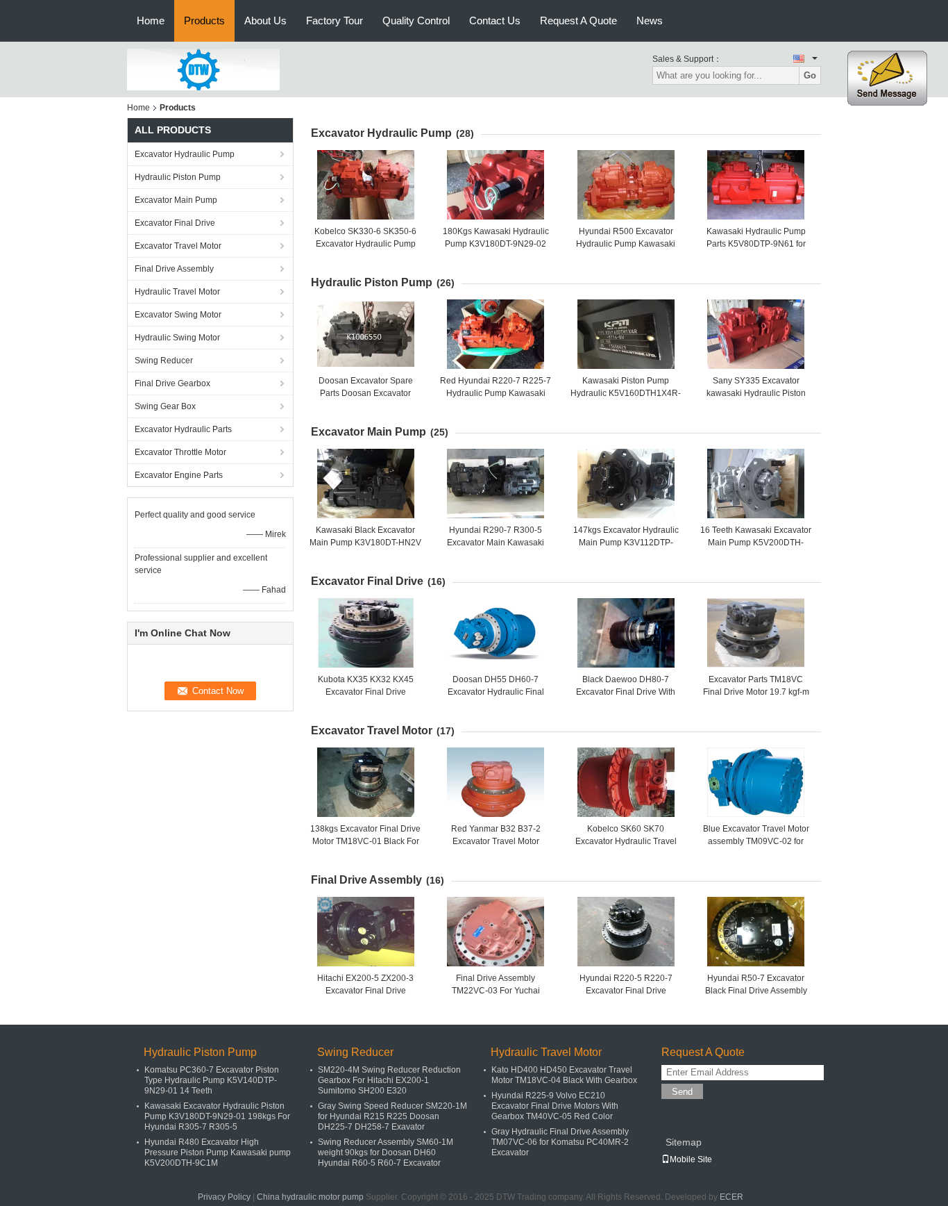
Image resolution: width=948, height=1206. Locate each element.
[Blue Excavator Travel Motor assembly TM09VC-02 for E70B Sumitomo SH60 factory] (755, 782)
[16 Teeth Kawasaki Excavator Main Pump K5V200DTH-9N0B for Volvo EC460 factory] (755, 483)
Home (150, 20)
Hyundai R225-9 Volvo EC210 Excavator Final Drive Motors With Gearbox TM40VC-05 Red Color (554, 1106)
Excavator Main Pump (176, 200)
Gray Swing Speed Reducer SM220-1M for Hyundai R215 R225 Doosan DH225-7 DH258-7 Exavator (392, 1116)
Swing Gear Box (165, 406)
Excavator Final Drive (175, 223)
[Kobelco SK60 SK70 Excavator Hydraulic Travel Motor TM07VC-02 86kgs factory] (626, 782)
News (649, 20)
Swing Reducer (164, 360)
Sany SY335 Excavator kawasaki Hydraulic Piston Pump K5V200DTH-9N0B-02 (756, 393)
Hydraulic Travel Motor (177, 292)
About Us (265, 20)
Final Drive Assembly (174, 269)
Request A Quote (578, 20)
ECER (731, 1197)
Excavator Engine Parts (179, 475)
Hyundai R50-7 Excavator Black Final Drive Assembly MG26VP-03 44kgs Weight (756, 990)
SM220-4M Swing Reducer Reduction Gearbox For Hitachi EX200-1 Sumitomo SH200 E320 (389, 1080)
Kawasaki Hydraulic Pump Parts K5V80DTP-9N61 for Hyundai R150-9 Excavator (756, 243)
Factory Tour (334, 20)
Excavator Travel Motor (178, 246)
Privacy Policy (224, 1197)
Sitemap (684, 1142)
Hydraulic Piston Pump (178, 177)
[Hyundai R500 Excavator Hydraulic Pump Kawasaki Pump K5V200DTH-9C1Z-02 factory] (626, 185)
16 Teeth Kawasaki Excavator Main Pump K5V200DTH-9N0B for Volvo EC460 (755, 542)
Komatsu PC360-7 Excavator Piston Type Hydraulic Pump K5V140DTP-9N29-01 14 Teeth (211, 1080)
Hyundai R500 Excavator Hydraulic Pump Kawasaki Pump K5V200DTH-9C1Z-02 (626, 243)
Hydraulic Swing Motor (177, 337)
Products (204, 20)
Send (682, 1092)
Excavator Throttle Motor (180, 452)
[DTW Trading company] (203, 69)
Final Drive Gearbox (172, 383)
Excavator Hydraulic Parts (183, 429)
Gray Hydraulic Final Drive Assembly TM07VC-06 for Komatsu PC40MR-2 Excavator (560, 1142)
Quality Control (416, 20)
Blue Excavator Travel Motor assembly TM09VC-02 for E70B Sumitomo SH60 (756, 841)
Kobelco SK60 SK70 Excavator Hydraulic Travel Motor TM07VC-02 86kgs (626, 841)
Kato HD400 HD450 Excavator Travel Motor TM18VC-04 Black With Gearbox (564, 1075)
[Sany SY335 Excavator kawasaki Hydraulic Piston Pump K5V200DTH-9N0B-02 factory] (755, 334)
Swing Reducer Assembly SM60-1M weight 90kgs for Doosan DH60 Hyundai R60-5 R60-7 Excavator (385, 1152)
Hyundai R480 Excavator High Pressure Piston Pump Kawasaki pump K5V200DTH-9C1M (217, 1152)
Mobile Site (691, 1159)
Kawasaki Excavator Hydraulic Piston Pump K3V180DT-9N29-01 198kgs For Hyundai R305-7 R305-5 (217, 1116)
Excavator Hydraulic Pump (185, 154)
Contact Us (494, 20)
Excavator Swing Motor (178, 315)
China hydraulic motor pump (310, 1197)
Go (810, 75)
